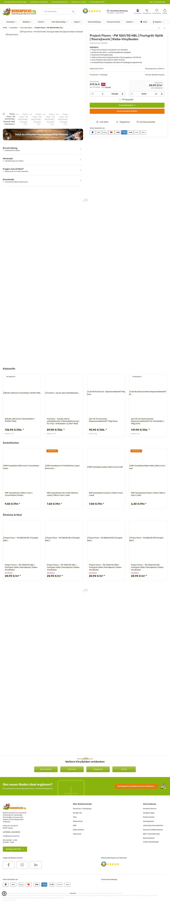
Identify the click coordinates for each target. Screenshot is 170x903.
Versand (108, 87)
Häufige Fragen (148, 813)
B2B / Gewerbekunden (157, 2)
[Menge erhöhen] (122, 93)
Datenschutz (78, 821)
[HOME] (19, 11)
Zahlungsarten (148, 821)
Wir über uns (77, 813)
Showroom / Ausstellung (82, 809)
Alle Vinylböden (46, 769)
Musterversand (148, 817)
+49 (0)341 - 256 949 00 (11, 832)
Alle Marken (72, 769)
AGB (74, 825)
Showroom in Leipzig (79, 2)
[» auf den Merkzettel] (37, 377)
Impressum (77, 834)
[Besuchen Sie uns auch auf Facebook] (8, 865)
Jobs (75, 817)
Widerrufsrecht (78, 830)
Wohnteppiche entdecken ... (136, 786)
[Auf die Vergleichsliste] (31, 377)
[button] (137, 11)
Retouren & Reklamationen (153, 830)
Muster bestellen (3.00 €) (127, 111)
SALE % (124, 769)
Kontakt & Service (149, 809)
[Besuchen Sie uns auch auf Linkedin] (36, 865)
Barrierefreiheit (148, 838)
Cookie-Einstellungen (151, 842)
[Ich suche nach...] (73, 11)
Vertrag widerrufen (13, 849)
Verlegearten (98, 769)
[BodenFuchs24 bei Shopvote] (92, 11)
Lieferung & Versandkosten (153, 825)
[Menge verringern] (92, 93)
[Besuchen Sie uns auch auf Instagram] (22, 865)
